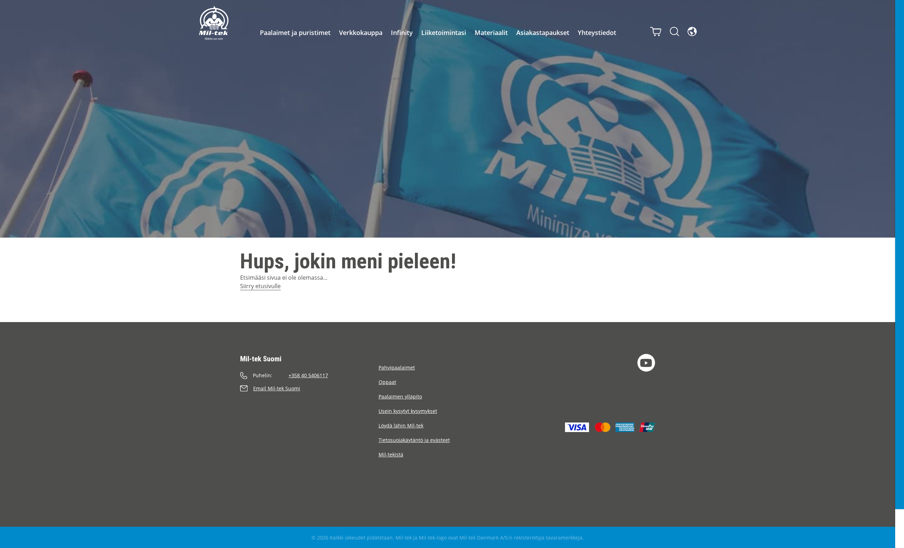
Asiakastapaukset (542, 32)
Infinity (402, 32)
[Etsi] (674, 31)
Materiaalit (491, 32)
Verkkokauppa (360, 32)
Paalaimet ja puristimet (295, 32)
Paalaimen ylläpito (400, 396)
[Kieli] (692, 31)
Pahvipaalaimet (397, 367)
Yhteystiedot (597, 32)
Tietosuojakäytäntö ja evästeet (414, 440)
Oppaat (387, 382)
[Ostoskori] (655, 31)
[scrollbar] (899, 274)
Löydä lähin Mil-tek (401, 425)
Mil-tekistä (391, 454)
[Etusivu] (213, 23)
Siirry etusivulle (260, 286)
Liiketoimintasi (443, 32)
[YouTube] (646, 363)
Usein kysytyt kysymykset (408, 411)
